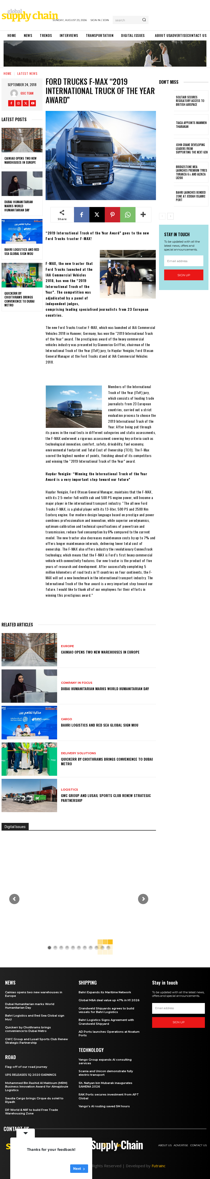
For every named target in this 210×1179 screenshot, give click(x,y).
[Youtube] (33, 103)
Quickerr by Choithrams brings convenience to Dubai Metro (19, 299)
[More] (143, 214)
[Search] (144, 20)
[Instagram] (18, 103)
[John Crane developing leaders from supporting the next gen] (166, 148)
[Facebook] (11, 103)
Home (8, 73)
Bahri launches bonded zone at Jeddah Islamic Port (191, 196)
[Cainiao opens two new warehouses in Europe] (22, 140)
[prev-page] (162, 216)
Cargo (66, 719)
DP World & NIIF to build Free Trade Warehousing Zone (31, 1111)
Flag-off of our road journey (26, 1067)
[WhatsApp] (127, 214)
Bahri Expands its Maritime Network (105, 992)
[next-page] (170, 216)
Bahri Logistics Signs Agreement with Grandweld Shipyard (106, 1021)
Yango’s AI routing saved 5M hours (104, 1106)
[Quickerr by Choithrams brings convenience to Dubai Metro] (22, 275)
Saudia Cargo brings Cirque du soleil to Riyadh (34, 1100)
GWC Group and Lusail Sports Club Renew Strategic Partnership (106, 798)
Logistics (69, 789)
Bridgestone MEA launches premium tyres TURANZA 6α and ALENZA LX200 (191, 172)
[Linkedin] (118, 1145)
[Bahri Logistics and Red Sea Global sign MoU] (22, 231)
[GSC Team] (15, 93)
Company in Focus (76, 682)
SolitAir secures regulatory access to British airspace (190, 101)
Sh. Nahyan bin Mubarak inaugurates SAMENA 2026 (105, 1084)
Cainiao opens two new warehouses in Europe (20, 160)
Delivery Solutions (78, 753)
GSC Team (26, 93)
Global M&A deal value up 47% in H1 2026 (109, 1000)
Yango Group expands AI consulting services (105, 1061)
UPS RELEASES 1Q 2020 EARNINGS (30, 1075)
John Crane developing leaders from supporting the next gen (192, 148)
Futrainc (158, 1165)
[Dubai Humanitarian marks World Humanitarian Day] (22, 183)
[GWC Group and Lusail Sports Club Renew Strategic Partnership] (29, 795)
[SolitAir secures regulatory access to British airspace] (166, 100)
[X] (26, 103)
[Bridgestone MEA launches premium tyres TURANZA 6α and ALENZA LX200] (166, 172)
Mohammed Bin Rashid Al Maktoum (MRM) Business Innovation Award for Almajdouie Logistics (36, 1086)
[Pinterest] (112, 214)
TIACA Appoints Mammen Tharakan (191, 124)
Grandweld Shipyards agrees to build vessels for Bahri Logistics (106, 1010)
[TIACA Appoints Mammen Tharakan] (166, 124)
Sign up (183, 275)
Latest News (27, 73)
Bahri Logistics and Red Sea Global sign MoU (21, 251)
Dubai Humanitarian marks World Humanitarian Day (18, 206)
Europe (67, 646)
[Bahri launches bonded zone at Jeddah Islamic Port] (166, 196)
